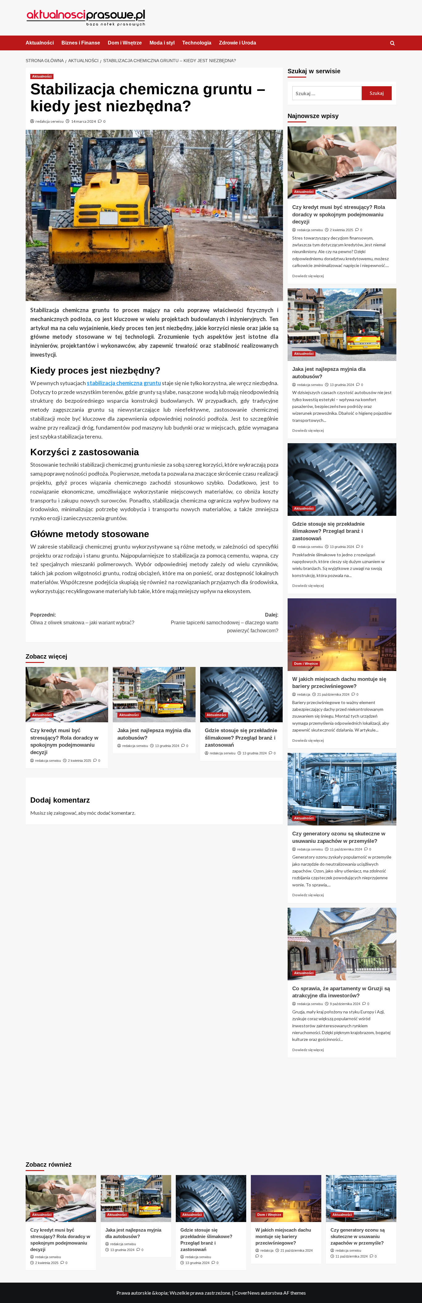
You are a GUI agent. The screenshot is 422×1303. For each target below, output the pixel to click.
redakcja (303, 694)
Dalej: (224, 622)
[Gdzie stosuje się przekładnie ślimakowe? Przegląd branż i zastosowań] (241, 694)
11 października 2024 (346, 849)
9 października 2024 (345, 1004)
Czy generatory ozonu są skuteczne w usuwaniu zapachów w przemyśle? (358, 1236)
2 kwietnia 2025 (79, 760)
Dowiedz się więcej (308, 276)
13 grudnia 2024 (167, 746)
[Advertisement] (342, 1110)
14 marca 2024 (83, 121)
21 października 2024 (333, 694)
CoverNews (247, 1293)
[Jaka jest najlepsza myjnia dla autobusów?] (154, 694)
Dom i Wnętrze (125, 42)
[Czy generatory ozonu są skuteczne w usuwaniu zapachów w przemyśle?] (342, 789)
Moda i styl (162, 42)
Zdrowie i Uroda (237, 42)
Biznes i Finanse (80, 42)
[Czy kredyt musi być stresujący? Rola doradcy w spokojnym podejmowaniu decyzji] (67, 694)
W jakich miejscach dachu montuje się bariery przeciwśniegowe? (283, 1236)
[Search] (392, 43)
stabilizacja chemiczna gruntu (124, 383)
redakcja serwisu (50, 121)
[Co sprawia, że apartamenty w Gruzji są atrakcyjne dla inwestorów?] (342, 944)
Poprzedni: (82, 619)
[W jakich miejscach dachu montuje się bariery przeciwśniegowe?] (342, 634)
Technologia (196, 42)
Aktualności (40, 42)
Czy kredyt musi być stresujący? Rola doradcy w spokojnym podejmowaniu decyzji (338, 214)
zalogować (64, 813)
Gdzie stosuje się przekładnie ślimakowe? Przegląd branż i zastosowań (241, 738)
